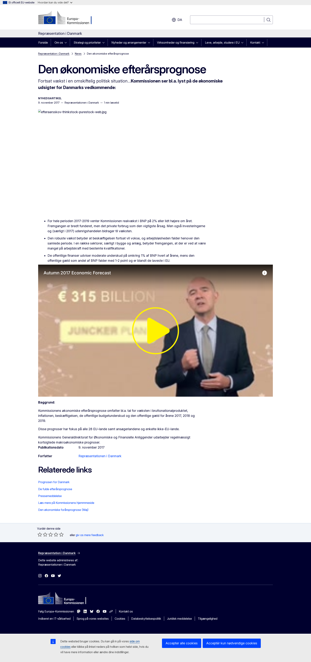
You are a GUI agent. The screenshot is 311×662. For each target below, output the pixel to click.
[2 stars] (42, 534)
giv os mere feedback (90, 535)
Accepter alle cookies (182, 643)
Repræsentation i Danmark (53, 53)
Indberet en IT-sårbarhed (54, 618)
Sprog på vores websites (92, 618)
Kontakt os (126, 611)
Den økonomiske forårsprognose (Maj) (63, 509)
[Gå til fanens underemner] (67, 42)
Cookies (120, 618)
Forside (43, 42)
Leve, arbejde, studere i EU (222, 42)
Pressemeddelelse (50, 496)
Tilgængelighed (207, 618)
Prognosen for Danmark (53, 482)
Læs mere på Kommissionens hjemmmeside (66, 502)
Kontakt (255, 42)
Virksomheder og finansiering (175, 42)
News (78, 53)
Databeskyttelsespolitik (146, 618)
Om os (59, 42)
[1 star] (39, 534)
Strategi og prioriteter (87, 42)
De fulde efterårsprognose (55, 489)
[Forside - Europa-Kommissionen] (67, 18)
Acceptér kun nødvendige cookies (231, 643)
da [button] (179, 20)
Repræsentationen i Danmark (99, 456)
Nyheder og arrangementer (128, 42)
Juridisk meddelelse (179, 618)
